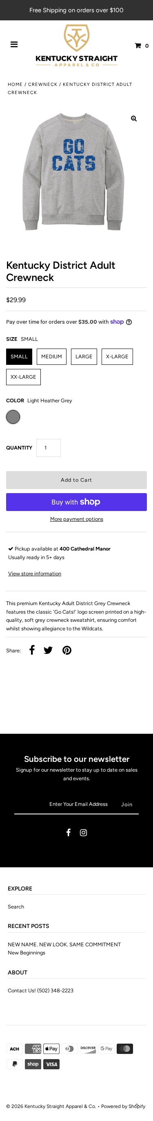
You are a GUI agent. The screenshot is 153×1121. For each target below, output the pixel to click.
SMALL (19, 356)
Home (15, 84)
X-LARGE (117, 356)
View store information (34, 573)
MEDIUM (51, 356)
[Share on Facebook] (32, 650)
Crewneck (43, 84)
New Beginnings (26, 953)
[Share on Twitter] (48, 650)
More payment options (76, 519)
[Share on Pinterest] (66, 650)
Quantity (19, 448)
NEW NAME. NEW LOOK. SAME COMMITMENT (64, 944)
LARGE (84, 356)
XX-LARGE (23, 377)
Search (16, 907)
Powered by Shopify (123, 1106)
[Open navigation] (14, 46)
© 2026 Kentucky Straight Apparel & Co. (51, 1106)
